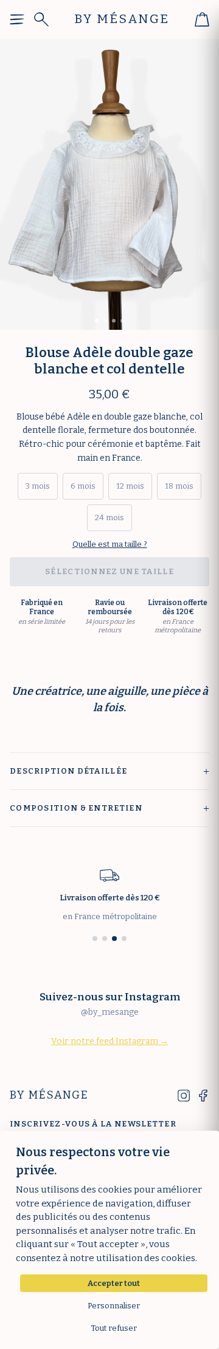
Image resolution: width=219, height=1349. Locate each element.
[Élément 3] (114, 938)
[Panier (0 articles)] (202, 19)
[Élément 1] (94, 938)
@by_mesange (110, 1012)
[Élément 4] (124, 938)
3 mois (38, 485)
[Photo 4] (122, 321)
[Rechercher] (41, 19)
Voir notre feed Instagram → (110, 1041)
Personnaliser (114, 1305)
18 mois (179, 485)
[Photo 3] (114, 321)
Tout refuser (114, 1328)
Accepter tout (114, 1283)
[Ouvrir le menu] (17, 19)
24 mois (109, 517)
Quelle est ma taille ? (109, 544)
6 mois (83, 485)
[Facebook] (203, 1096)
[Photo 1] (97, 321)
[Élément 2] (104, 938)
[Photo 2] (105, 321)
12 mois (130, 485)
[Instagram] (184, 1096)
